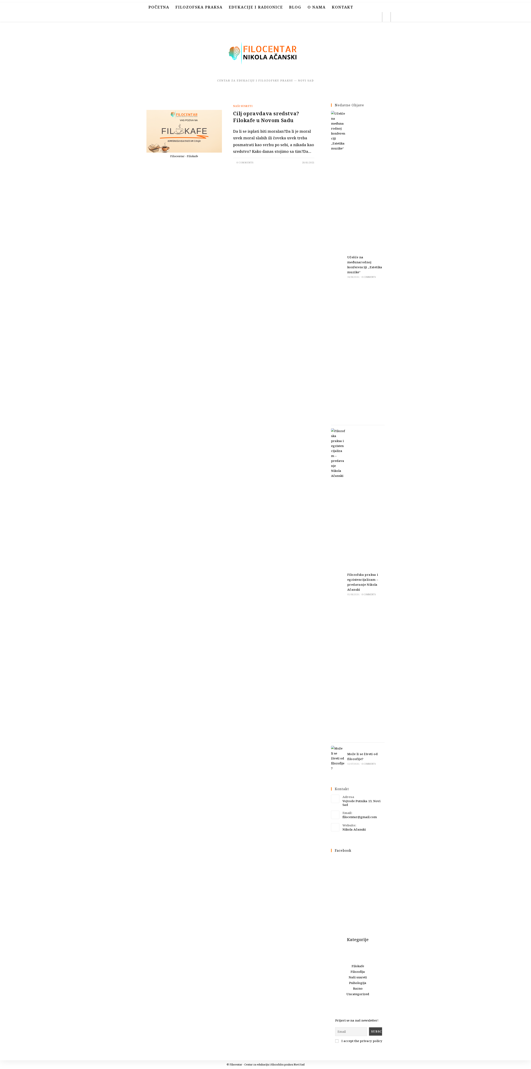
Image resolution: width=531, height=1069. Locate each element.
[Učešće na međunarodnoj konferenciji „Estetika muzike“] (338, 266)
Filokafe (358, 966)
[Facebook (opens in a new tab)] (349, 17)
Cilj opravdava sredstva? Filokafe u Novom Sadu (266, 117)
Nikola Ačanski (354, 829)
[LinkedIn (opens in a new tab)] (367, 17)
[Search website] (386, 17)
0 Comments (245, 162)
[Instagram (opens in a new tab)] (358, 17)
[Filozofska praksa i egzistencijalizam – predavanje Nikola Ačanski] (338, 583)
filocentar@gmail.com (359, 817)
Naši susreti (242, 106)
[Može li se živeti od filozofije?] (338, 758)
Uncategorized (357, 994)
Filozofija (358, 971)
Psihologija (357, 983)
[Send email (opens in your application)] (376, 17)
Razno (358, 988)
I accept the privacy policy (361, 1041)
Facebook (343, 850)
